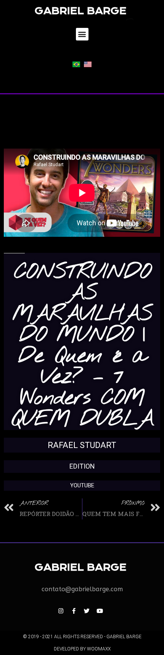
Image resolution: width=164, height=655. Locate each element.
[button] (82, 34)
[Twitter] (86, 610)
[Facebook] (73, 610)
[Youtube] (99, 610)
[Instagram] (60, 610)
